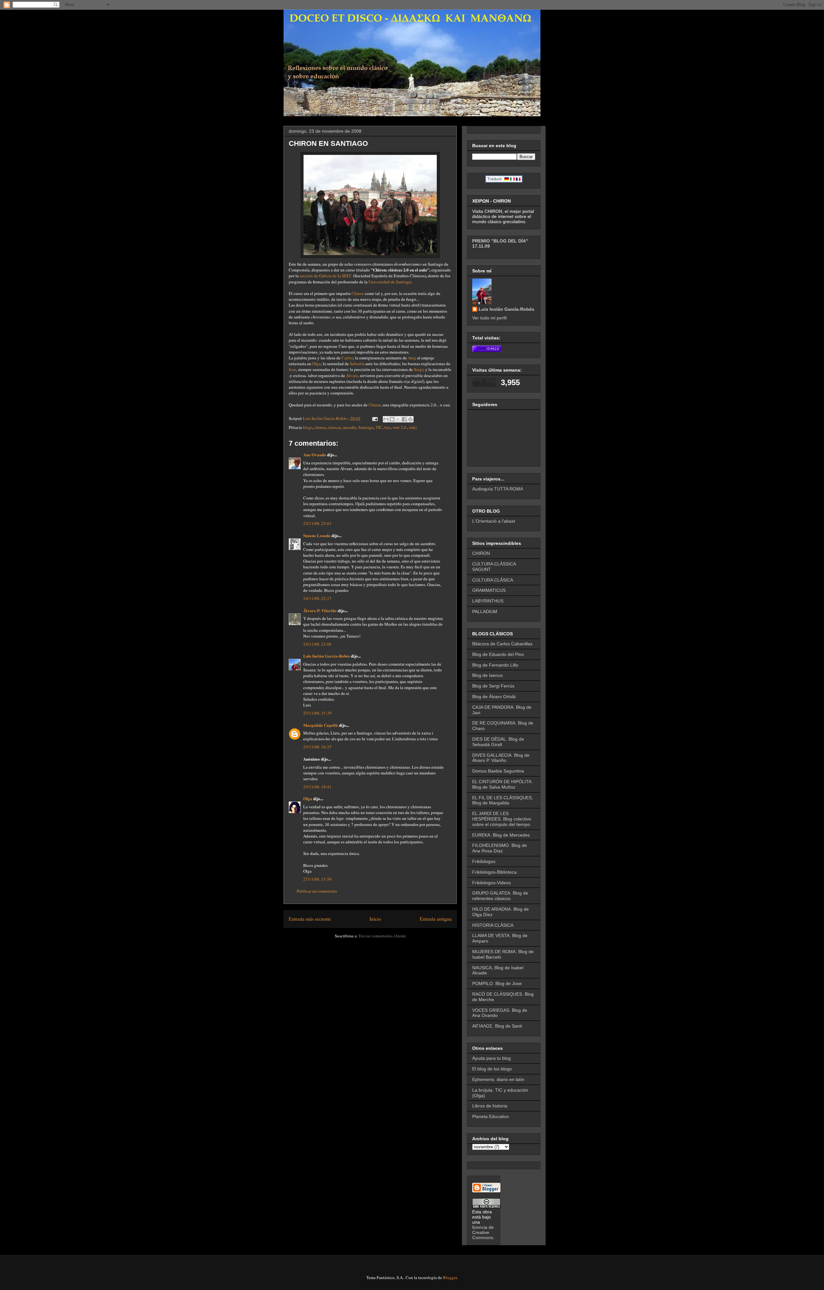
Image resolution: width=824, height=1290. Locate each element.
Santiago (366, 427)
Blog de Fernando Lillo (495, 665)
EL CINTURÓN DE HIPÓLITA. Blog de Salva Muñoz (502, 784)
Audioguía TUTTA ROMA (497, 488)
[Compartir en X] (398, 419)
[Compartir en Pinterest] (410, 419)
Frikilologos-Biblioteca (494, 872)
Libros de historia (489, 1105)
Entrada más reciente (310, 918)
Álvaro (352, 375)
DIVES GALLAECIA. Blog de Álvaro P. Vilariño (500, 758)
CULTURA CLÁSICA (492, 580)
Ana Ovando (314, 454)
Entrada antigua (436, 918)
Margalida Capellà (320, 725)
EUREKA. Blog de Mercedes (501, 835)
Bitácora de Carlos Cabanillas (502, 643)
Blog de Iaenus (487, 675)
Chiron (357, 293)
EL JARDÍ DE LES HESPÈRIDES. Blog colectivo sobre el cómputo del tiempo (501, 819)
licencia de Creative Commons (483, 1232)
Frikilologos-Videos (491, 882)
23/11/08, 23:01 (317, 523)
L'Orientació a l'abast (493, 521)
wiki (413, 427)
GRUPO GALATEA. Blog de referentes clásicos (500, 895)
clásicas (334, 427)
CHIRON (481, 553)
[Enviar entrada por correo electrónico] (374, 418)
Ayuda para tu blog (491, 1058)
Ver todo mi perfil (489, 317)
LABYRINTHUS (487, 600)
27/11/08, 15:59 (317, 879)
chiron (320, 427)
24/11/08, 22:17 (317, 598)
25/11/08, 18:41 (317, 787)
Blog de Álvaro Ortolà (494, 696)
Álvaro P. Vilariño (320, 610)
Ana (411, 358)
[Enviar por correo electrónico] (386, 419)
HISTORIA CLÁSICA (492, 925)
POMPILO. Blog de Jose (497, 983)
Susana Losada (317, 535)
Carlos (347, 358)
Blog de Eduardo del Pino (498, 654)
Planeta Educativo (490, 1116)
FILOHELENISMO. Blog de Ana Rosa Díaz (499, 848)
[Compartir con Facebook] (404, 419)
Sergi (418, 369)
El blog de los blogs (492, 1068)
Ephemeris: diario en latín (498, 1079)
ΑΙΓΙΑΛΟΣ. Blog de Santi (497, 1026)
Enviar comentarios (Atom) (382, 936)
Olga (316, 363)
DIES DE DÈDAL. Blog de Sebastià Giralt (498, 741)
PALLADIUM (484, 611)
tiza (387, 427)
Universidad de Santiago (390, 282)
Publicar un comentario (317, 891)
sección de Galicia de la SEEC (326, 276)
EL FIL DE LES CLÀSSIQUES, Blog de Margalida (502, 800)
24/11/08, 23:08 (317, 644)
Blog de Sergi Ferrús (493, 685)
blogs (308, 427)
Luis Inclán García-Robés (326, 656)
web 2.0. (400, 427)
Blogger (450, 1277)
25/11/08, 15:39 (317, 713)
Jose (292, 369)
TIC (379, 427)
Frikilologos (483, 861)
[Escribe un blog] (392, 419)
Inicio (375, 918)
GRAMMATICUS (489, 590)
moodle (349, 427)
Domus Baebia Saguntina (498, 770)
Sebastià (357, 363)
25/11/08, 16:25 (317, 747)
